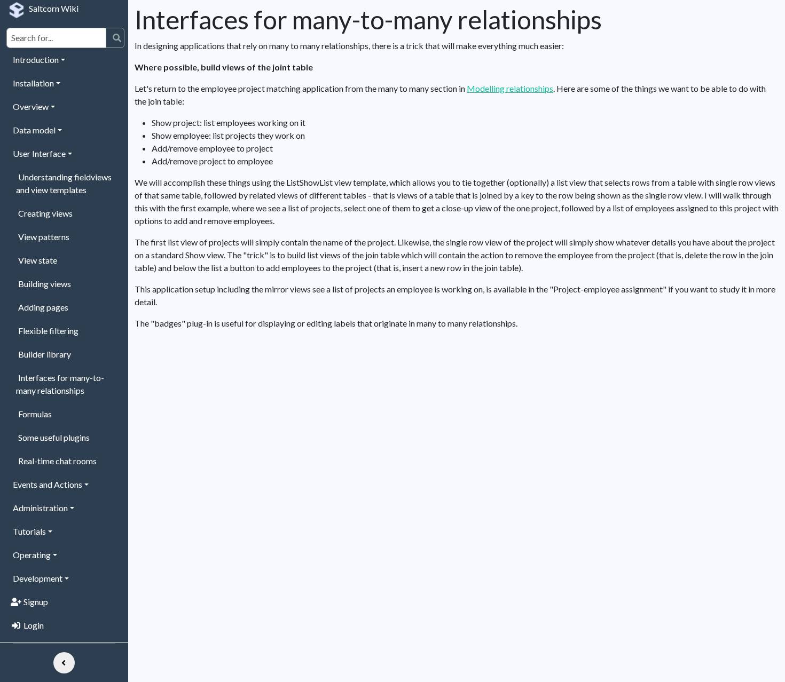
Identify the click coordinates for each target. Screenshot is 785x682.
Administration (40, 508)
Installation (33, 83)
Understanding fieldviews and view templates (64, 183)
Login (33, 625)
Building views (44, 284)
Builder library (44, 354)
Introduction (36, 59)
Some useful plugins (54, 437)
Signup (35, 602)
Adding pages (43, 307)
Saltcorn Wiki (53, 8)
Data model (34, 130)
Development (37, 578)
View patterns (43, 237)
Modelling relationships (510, 88)
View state (37, 260)
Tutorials (29, 531)
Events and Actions (47, 484)
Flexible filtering (48, 331)
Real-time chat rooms (57, 461)
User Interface (39, 153)
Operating (32, 555)
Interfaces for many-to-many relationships (60, 383)
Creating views (45, 213)
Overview (31, 106)
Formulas (35, 414)
